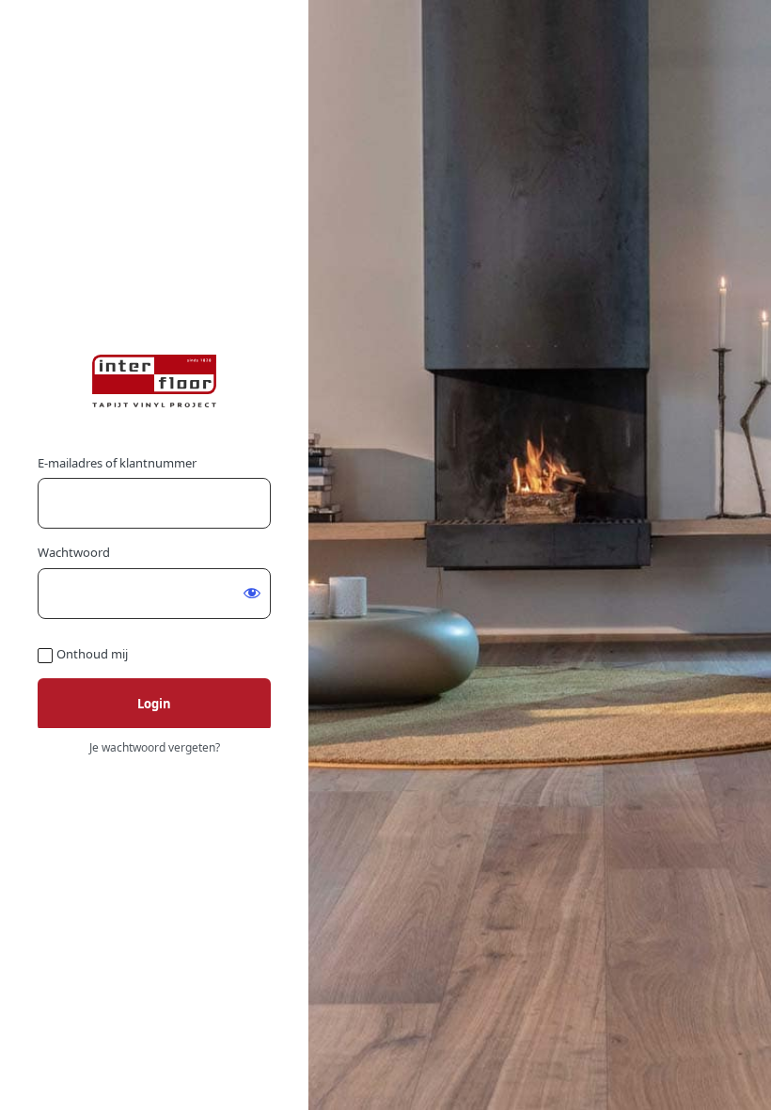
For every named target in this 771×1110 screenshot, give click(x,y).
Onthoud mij (92, 653)
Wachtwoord (74, 552)
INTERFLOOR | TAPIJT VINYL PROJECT (154, 381)
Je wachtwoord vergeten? (154, 747)
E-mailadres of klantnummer (117, 462)
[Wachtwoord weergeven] (252, 592)
